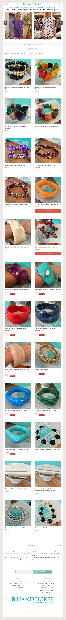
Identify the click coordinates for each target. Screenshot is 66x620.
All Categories (47, 592)
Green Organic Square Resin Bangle (46, 410)
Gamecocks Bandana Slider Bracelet (16, 204)
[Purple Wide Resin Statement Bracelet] (18, 275)
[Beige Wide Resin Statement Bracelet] (18, 232)
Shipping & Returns (18, 581)
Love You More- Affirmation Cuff (15, 489)
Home (24, 44)
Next (59, 545)
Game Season (47, 581)
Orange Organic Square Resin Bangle (46, 204)
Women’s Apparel (47, 588)
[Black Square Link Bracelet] (48, 513)
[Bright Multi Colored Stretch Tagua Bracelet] (48, 72)
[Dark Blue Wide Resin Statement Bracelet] (48, 314)
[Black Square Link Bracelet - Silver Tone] (48, 435)
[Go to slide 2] (61, 23)
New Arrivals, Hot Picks (47, 583)
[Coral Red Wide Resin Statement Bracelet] (18, 314)
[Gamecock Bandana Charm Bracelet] (48, 232)
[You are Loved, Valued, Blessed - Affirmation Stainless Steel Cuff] (48, 474)
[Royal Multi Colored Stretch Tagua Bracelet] (18, 111)
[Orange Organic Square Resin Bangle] (48, 189)
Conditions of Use (19, 585)
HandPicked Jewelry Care (18, 583)
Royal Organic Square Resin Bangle (16, 410)
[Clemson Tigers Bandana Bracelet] (18, 150)
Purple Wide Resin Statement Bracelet (17, 289)
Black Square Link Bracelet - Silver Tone (47, 449)
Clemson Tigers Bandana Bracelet (15, 165)
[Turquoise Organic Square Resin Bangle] (18, 435)
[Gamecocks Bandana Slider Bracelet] (18, 189)
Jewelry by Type (32, 44)
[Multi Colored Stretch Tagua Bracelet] (48, 111)
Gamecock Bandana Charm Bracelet (46, 247)
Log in (33, 608)
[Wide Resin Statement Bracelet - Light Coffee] (18, 355)
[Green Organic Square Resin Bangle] (48, 396)
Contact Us (18, 588)
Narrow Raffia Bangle (41, 369)
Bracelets (39, 44)
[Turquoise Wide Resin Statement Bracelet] (48, 275)
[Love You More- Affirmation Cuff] (18, 474)
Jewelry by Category (47, 590)
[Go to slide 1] (5, 23)
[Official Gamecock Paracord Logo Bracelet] (48, 150)
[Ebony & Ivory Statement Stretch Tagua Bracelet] (18, 72)
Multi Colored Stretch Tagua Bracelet (46, 126)
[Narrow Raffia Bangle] (48, 355)
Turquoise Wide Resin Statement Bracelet (48, 289)
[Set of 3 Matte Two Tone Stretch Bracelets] (18, 513)
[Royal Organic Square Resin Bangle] (18, 396)
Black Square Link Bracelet (43, 528)
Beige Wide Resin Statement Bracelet (17, 247)
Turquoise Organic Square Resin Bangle (17, 449)
